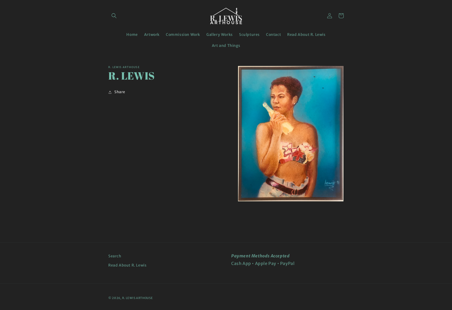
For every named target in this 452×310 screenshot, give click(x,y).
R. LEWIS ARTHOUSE (137, 298)
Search (114, 256)
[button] (114, 15)
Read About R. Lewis (127, 265)
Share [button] (119, 92)
